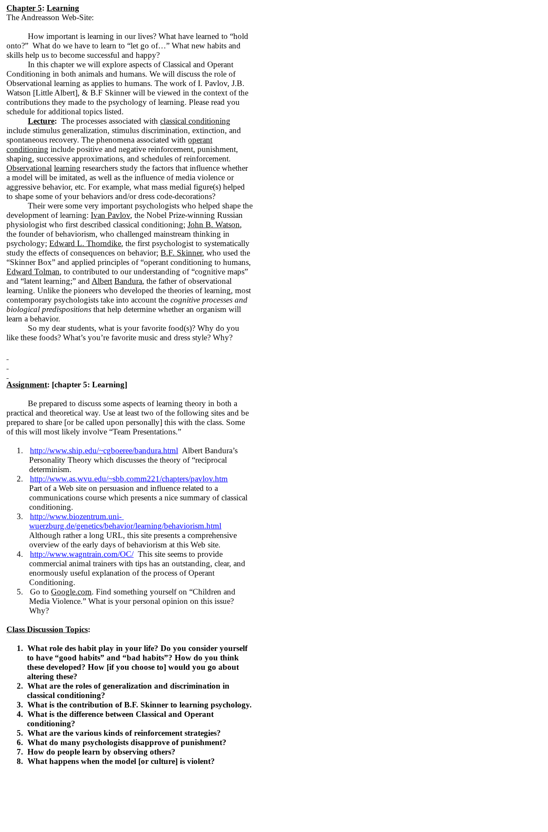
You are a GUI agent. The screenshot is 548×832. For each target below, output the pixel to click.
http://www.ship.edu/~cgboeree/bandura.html (104, 450)
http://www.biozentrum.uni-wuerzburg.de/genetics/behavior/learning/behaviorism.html (125, 521)
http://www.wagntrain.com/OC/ (82, 554)
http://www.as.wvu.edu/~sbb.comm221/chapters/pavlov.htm (129, 478)
